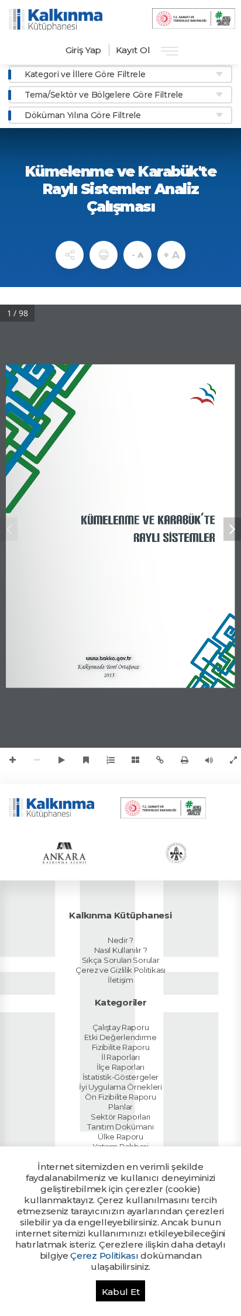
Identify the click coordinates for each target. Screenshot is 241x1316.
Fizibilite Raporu (121, 1047)
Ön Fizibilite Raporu (120, 1096)
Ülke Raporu (120, 1136)
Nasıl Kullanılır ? (120, 950)
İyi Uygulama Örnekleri (120, 1087)
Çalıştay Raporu (120, 1027)
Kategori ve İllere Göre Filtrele (85, 74)
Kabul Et (121, 1291)
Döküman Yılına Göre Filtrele (83, 115)
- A (137, 255)
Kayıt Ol (133, 50)
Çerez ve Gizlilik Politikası (120, 970)
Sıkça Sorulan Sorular (121, 960)
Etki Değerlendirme (120, 1037)
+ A (171, 255)
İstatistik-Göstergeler (120, 1077)
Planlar (120, 1106)
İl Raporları (120, 1057)
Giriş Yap (83, 50)
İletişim (120, 980)
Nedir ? (120, 940)
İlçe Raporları (120, 1067)
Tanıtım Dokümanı (120, 1126)
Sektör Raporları (120, 1116)
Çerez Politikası (104, 1255)
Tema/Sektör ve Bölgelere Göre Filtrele (104, 94)
